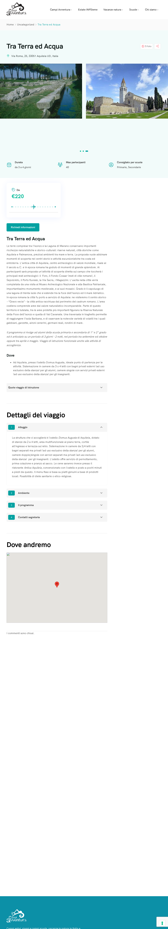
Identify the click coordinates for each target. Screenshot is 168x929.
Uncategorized (25, 24)
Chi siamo (151, 9)
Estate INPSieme (87, 9)
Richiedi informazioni (23, 227)
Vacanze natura (112, 9)
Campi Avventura (60, 9)
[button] (81, 151)
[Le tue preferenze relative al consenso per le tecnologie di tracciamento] (162, 923)
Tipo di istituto (26, 180)
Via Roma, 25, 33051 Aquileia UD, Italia (34, 56)
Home (10, 24)
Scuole (133, 9)
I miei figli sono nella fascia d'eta (29, 181)
